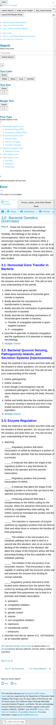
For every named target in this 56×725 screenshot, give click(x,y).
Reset (4, 75)
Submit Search (8, 57)
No (15, 684)
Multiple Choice (13, 343)
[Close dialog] (1, 190)
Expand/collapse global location (53, 210)
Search (5, 722)
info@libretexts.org (30, 715)
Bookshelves (29, 211)
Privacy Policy (43, 709)
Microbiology (48, 211)
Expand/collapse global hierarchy (4, 211)
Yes (6, 684)
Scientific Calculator (13, 145)
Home (13, 211)
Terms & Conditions (9, 712)
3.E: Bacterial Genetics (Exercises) (16, 646)
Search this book (7, 49)
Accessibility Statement (27, 712)
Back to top (6, 661)
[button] (9, 164)
